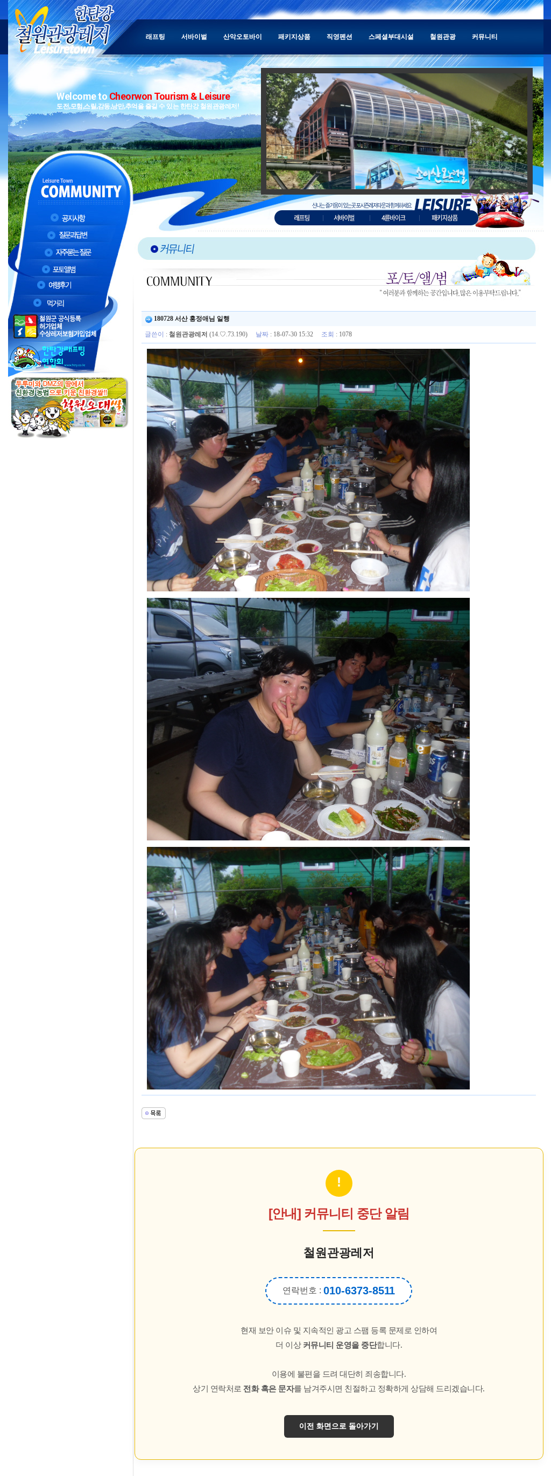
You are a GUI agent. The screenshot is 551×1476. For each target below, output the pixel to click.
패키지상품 (294, 36)
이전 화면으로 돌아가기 (339, 1426)
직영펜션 (339, 36)
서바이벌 (194, 36)
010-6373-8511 (359, 1290)
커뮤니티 (485, 36)
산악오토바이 (242, 36)
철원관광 (443, 36)
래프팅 (155, 36)
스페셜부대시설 (391, 36)
